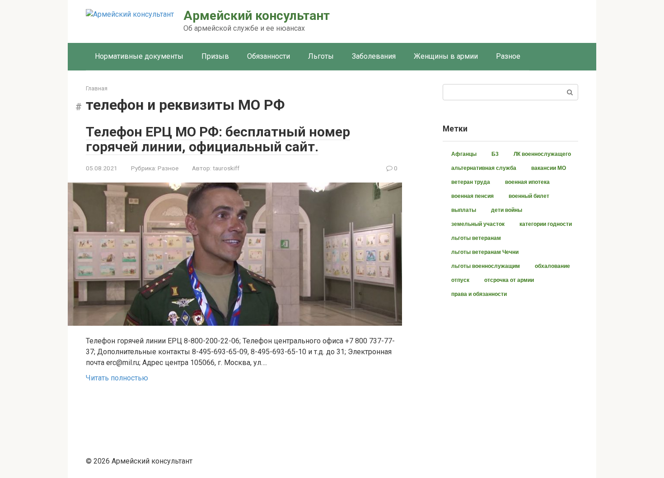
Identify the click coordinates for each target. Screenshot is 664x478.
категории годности (545, 224)
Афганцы (464, 154)
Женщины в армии (446, 56)
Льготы (321, 56)
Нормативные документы (139, 56)
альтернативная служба (483, 168)
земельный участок (478, 224)
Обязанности (268, 56)
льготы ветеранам (476, 238)
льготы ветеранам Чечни (485, 252)
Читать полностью (117, 378)
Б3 (495, 154)
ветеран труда (470, 182)
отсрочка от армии (509, 280)
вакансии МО (548, 168)
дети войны (506, 210)
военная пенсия (472, 196)
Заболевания (374, 56)
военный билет (529, 196)
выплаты (463, 210)
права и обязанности (479, 294)
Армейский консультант (256, 15)
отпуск (460, 280)
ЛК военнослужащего (542, 154)
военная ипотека (527, 182)
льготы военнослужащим (485, 266)
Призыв (215, 56)
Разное (508, 56)
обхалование (552, 266)
